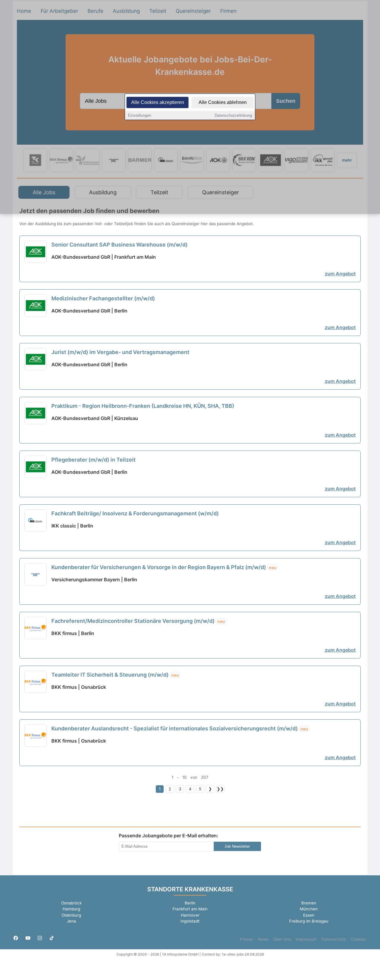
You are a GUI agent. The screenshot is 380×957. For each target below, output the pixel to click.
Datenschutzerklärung (233, 115)
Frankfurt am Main (190, 909)
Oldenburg (71, 915)
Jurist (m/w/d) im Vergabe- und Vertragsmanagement (120, 352)
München (309, 909)
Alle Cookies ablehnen (223, 102)
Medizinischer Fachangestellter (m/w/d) (103, 298)
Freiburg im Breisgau (308, 921)
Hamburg (71, 909)
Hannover (190, 915)
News (263, 939)
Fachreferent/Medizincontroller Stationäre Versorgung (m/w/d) (138, 621)
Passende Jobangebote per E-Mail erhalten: (168, 835)
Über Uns (282, 939)
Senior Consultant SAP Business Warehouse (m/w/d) (119, 244)
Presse (246, 939)
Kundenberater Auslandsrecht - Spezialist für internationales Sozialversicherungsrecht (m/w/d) (179, 728)
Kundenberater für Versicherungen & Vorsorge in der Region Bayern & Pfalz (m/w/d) (163, 567)
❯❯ (220, 789)
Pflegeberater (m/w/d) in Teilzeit (93, 460)
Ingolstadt (190, 921)
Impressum (306, 939)
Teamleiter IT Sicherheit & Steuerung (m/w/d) (115, 675)
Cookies (358, 939)
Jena (71, 921)
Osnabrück (71, 903)
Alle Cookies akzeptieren (157, 102)
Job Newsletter (237, 846)
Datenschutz (334, 939)
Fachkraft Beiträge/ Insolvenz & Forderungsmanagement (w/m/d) (135, 513)
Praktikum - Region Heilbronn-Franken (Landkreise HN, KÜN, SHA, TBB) (142, 406)
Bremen (308, 903)
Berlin (190, 903)
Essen (308, 915)
